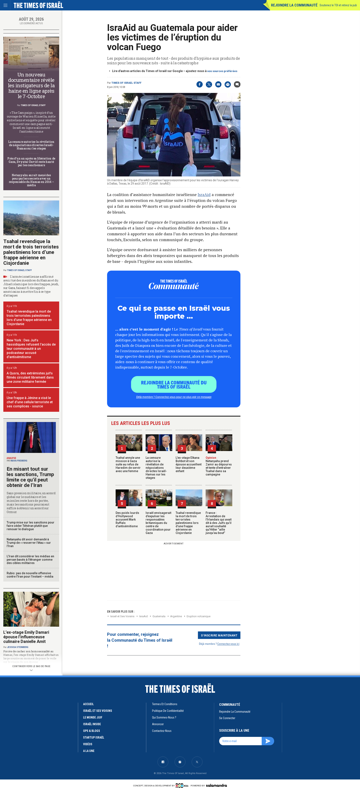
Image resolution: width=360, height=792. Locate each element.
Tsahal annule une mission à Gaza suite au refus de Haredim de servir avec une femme (128, 464)
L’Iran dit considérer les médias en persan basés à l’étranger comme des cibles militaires (30, 560)
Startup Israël (93, 737)
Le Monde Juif (92, 717)
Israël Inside (92, 724)
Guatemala (158, 616)
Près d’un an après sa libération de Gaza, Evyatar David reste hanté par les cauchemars (31, 161)
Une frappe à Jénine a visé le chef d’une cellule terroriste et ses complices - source (30, 402)
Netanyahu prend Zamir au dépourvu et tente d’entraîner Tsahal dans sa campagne (219, 466)
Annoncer (158, 724)
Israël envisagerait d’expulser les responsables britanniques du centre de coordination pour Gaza (158, 523)
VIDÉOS (87, 744)
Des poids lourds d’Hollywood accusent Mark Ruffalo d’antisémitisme (127, 519)
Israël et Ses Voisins (122, 616)
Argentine (176, 616)
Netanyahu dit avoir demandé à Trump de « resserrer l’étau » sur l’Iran (29, 543)
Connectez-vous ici (228, 643)
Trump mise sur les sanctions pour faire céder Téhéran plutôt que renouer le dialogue (30, 526)
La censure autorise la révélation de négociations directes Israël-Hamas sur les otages (156, 467)
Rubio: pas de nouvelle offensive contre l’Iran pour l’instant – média (30, 575)
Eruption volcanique (198, 616)
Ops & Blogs (91, 730)
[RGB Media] (183, 785)
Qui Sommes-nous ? (164, 717)
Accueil (88, 704)
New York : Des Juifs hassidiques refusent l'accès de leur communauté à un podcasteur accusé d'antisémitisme (31, 348)
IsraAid (204, 194)
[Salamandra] (216, 785)
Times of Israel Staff (126, 82)
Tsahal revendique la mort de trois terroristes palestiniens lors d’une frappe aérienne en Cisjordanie (188, 523)
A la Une (88, 751)
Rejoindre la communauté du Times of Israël (174, 384)
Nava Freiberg (19, 461)
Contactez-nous (161, 730)
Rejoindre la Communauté (294, 5)
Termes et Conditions (164, 704)
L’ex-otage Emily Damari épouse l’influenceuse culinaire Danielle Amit (26, 637)
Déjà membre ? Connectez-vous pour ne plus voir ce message (173, 397)
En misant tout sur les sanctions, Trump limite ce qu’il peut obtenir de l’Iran (30, 477)
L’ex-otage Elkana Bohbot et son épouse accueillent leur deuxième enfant (188, 464)
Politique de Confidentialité (168, 710)
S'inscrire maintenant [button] (219, 635)
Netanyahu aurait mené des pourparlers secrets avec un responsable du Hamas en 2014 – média (31, 180)
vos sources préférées (222, 71)
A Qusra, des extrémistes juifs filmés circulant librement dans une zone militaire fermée (30, 377)
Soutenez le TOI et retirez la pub (338, 5)
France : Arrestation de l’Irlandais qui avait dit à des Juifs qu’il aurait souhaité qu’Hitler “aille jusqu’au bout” (218, 523)
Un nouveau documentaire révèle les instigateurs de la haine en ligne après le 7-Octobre (31, 85)
